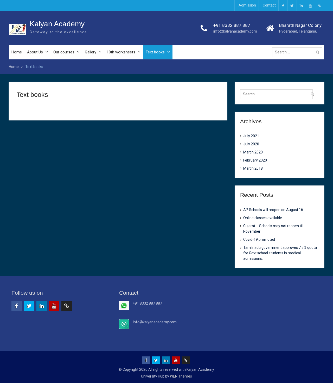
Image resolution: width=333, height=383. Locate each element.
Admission (247, 5)
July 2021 (251, 136)
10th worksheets (121, 52)
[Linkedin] (301, 5)
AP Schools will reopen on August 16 (273, 210)
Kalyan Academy (57, 24)
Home (16, 52)
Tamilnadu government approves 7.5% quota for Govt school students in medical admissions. (280, 253)
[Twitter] (292, 5)
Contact (269, 5)
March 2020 (253, 152)
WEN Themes (181, 376)
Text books (155, 52)
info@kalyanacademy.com (235, 31)
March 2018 (253, 168)
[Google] (319, 5)
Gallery (90, 52)
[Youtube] (310, 5)
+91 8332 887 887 (231, 25)
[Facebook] (283, 5)
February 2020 (255, 160)
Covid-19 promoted (259, 239)
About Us (35, 52)
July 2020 (251, 144)
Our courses (63, 52)
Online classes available (262, 218)
